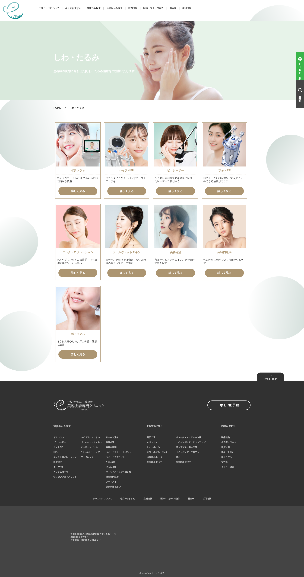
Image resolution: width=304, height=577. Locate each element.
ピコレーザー (59, 442)
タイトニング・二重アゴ (187, 452)
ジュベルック (87, 457)
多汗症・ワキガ (228, 442)
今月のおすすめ (73, 8)
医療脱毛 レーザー (155, 457)
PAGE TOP (270, 379)
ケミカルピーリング (90, 452)
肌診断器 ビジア (113, 487)
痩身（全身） (227, 452)
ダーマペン (58, 467)
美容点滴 (110, 442)
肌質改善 (225, 447)
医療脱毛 (57, 462)
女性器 (224, 462)
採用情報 (186, 8)
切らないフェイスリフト (65, 477)
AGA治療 (110, 462)
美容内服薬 (111, 447)
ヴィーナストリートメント (118, 452)
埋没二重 (151, 437)
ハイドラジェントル (90, 437)
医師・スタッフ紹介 (153, 8)
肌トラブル (226, 457)
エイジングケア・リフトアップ (190, 442)
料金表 (173, 8)
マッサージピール (89, 447)
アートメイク (112, 482)
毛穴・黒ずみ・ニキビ (157, 452)
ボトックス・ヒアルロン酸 (118, 472)
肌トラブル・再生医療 (186, 447)
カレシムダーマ (60, 472)
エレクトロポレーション (65, 457)
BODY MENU (228, 426)
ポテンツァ (58, 437)
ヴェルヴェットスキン (91, 442)
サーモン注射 (112, 437)
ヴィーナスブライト (115, 457)
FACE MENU (154, 426)
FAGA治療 (111, 467)
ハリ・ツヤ (152, 442)
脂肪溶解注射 (112, 477)
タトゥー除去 (227, 467)
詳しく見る (78, 191)
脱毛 (178, 457)
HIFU (55, 452)
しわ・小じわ (153, 447)
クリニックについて (49, 8)
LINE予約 (231, 405)
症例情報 (132, 8)
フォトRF (58, 447)
